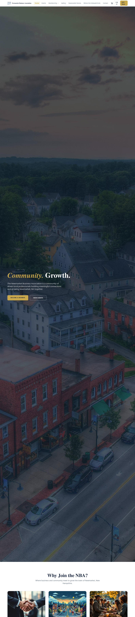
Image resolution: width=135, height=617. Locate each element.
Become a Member (18, 298)
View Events (38, 298)
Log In (117, 3)
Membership (53, 3)
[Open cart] (112, 3)
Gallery (63, 3)
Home (37, 3)
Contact (105, 3)
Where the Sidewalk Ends (92, 3)
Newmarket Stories (74, 3)
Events (44, 3)
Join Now (123, 3)
